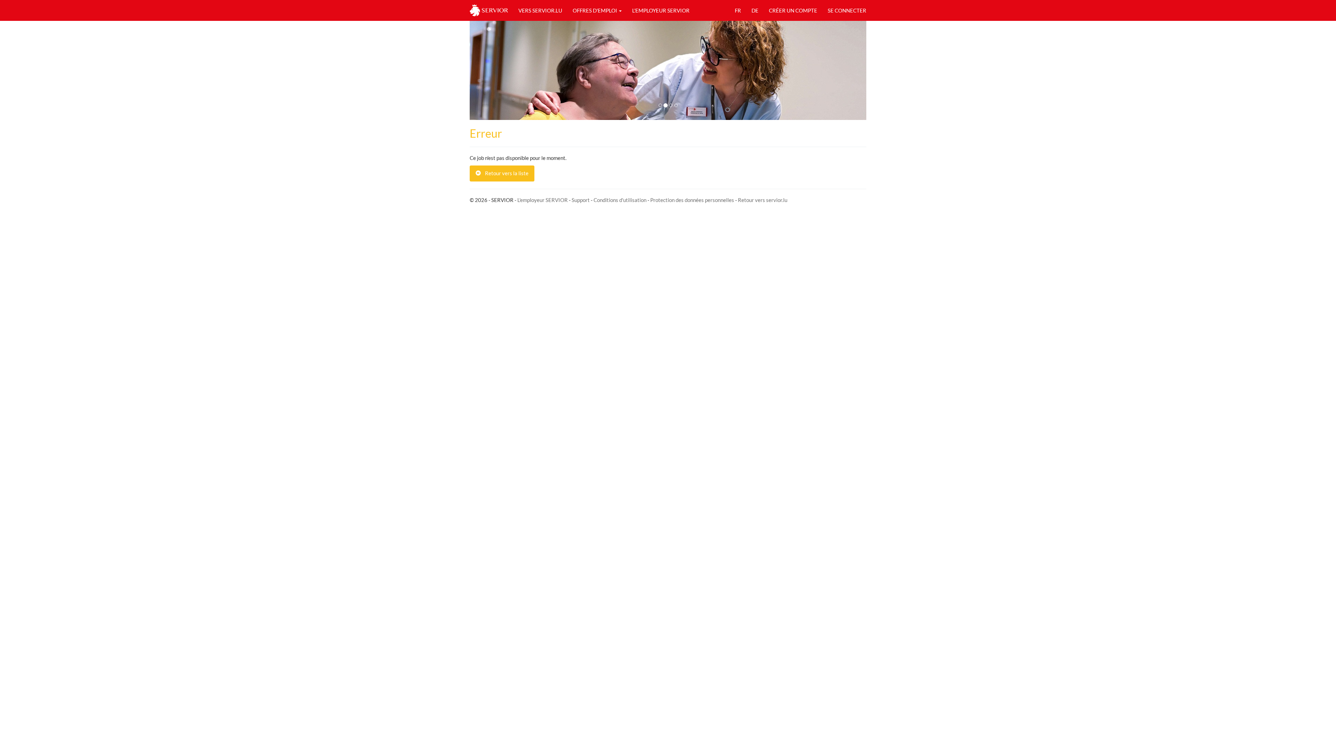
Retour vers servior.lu (762, 200)
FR (738, 10)
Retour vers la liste (504, 173)
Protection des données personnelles (692, 200)
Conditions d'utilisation (620, 200)
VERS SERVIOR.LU (540, 10)
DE (755, 10)
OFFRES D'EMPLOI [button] (595, 10)
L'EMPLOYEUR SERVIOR (661, 10)
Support (581, 200)
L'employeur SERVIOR (542, 200)
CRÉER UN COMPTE (793, 10)
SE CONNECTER (847, 10)
